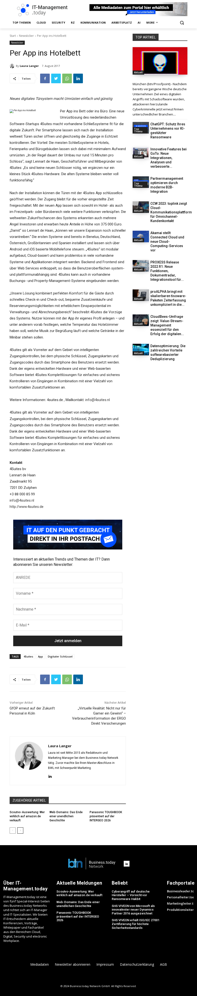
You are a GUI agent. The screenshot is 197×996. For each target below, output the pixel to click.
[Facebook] (45, 78)
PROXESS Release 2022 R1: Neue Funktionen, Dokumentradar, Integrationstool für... (167, 270)
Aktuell (138, 72)
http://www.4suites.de (26, 506)
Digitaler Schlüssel (60, 656)
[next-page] (20, 830)
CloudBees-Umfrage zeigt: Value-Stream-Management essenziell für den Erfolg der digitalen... (167, 325)
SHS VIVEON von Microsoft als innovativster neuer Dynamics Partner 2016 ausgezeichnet (133, 909)
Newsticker (26, 36)
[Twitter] (56, 78)
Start (13, 36)
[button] (181, 22)
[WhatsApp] (67, 78)
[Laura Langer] (13, 66)
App (40, 656)
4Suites (28, 656)
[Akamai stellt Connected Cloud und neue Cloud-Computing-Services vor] (141, 236)
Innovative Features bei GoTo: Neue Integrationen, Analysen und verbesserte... (168, 157)
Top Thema (138, 130)
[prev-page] (13, 830)
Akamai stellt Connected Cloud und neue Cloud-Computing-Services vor (167, 241)
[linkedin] (50, 776)
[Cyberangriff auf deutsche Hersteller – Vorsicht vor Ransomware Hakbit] (160, 61)
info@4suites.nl (97, 400)
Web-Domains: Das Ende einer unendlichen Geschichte (66, 816)
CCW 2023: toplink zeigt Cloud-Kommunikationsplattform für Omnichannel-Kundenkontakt (171, 212)
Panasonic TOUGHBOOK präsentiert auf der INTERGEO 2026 (106, 816)
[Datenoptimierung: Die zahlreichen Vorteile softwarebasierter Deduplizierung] (141, 349)
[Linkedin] (78, 78)
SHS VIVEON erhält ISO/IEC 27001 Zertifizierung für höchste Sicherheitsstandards (135, 923)
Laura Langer (29, 66)
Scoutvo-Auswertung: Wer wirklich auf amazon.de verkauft (27, 816)
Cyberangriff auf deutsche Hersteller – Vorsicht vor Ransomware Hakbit (131, 895)
